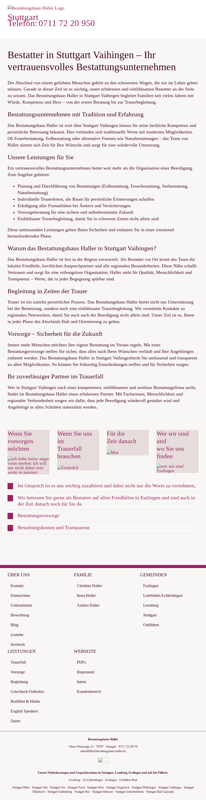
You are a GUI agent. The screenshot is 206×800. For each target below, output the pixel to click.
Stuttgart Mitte (20, 787)
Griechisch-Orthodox (27, 691)
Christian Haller (89, 586)
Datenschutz (20, 595)
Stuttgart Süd (39, 787)
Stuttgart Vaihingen (170, 787)
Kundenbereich (89, 691)
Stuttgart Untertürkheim (130, 791)
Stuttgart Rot (82, 791)
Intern (81, 682)
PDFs (81, 662)
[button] (103, 486)
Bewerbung (20, 615)
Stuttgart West (95, 787)
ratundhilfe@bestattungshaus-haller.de (103, 751)
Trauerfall (18, 662)
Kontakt (17, 586)
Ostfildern (151, 625)
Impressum (85, 672)
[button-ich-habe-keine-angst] (28, 458)
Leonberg (151, 605)
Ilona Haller (86, 595)
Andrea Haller (88, 605)
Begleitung (19, 682)
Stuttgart (150, 615)
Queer (15, 721)
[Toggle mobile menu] (196, 10)
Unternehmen (21, 605)
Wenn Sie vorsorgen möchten (20, 441)
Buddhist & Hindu (25, 701)
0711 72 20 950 (67, 23)
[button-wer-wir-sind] (177, 466)
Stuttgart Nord (76, 787)
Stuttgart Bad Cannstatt (160, 791)
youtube (17, 634)
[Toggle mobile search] (187, 10)
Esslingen (151, 586)
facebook (18, 644)
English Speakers (24, 711)
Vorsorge (18, 672)
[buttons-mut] (112, 452)
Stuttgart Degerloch (117, 787)
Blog (14, 625)
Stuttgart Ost (57, 787)
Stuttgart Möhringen (144, 787)
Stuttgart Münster (102, 791)
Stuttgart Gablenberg (59, 791)
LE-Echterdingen (93, 780)
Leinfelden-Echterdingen (163, 595)
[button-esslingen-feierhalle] (67, 467)
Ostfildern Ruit (128, 780)
